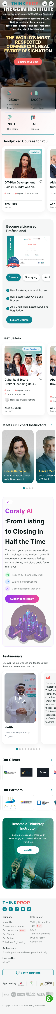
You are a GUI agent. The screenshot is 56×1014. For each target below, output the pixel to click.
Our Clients (8, 934)
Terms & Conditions (40, 933)
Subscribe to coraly (22, 598)
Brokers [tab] (13, 277)
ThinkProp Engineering (14, 942)
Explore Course (19, 319)
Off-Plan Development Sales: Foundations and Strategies (20, 185)
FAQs (33, 929)
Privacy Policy (37, 937)
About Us (7, 922)
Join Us (28, 850)
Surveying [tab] (31, 277)
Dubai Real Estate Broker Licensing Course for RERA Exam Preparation (21, 382)
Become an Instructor (13, 926)
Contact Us (36, 941)
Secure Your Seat (28, 61)
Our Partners (8, 938)
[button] (24, 488)
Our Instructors (13, 930)
